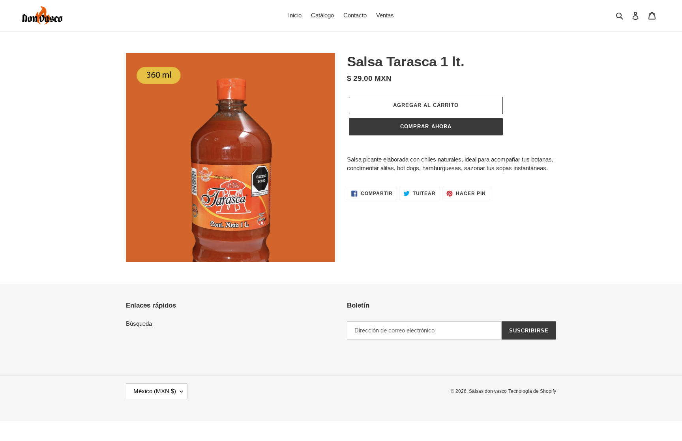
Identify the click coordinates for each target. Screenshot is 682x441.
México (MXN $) (154, 391)
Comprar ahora (426, 126)
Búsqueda (139, 323)
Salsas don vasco (488, 391)
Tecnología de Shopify (532, 391)
